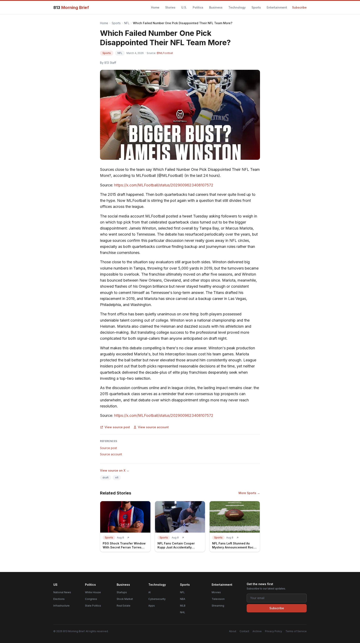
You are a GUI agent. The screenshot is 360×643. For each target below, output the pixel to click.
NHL (182, 612)
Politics (198, 7)
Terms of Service (296, 631)
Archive (257, 631)
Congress (91, 599)
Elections (59, 599)
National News (62, 592)
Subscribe (299, 7)
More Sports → (249, 493)
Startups (122, 592)
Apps (151, 605)
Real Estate (123, 605)
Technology (237, 7)
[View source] (128, 537)
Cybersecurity (157, 599)
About (232, 631)
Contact (244, 631)
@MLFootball (165, 53)
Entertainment (277, 7)
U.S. (184, 7)
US (55, 584)
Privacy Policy (273, 631)
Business (215, 7)
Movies (216, 592)
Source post (108, 448)
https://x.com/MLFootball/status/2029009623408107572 (163, 185)
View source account (153, 427)
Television (218, 599)
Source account (111, 454)
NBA (182, 599)
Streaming (218, 605)
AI (149, 592)
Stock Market (125, 599)
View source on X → (114, 470)
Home (155, 7)
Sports (256, 7)
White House (93, 592)
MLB (182, 605)
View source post (117, 427)
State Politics (93, 605)
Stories (170, 7)
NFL (126, 23)
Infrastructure (61, 605)
